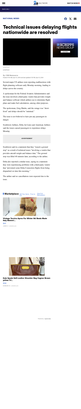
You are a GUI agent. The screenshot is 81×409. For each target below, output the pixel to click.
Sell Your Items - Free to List (27, 194)
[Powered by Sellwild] (48, 318)
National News (11, 18)
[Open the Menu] (3, 3)
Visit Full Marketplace (41, 194)
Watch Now (72, 3)
